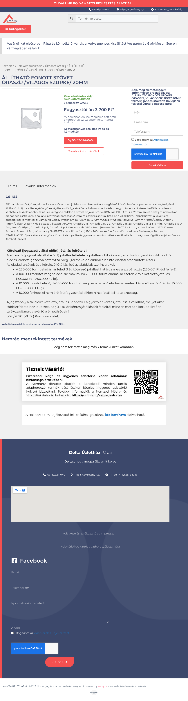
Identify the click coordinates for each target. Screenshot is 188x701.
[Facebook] (14, 561)
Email (15, 572)
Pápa (90, 452)
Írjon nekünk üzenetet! (27, 603)
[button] (108, 28)
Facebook (33, 560)
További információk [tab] (40, 186)
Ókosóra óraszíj (55, 66)
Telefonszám (20, 588)
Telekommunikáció (29, 66)
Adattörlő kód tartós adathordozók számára (90, 546)
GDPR (15, 628)
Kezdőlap (8, 66)
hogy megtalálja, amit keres (90, 461)
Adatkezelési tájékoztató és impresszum (90, 533)
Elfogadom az (42, 633)
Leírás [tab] (12, 186)
